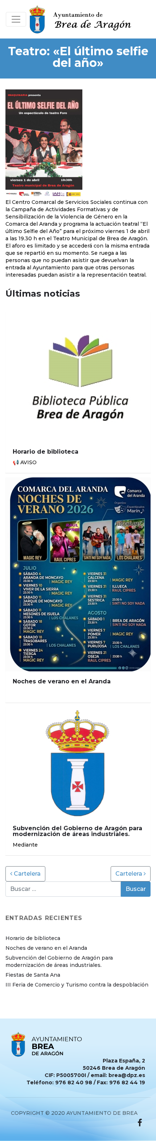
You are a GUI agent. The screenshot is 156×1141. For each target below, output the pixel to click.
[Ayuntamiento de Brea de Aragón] (82, 19)
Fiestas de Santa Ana (32, 975)
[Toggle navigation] (16, 19)
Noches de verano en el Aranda (46, 948)
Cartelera (26, 873)
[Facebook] (139, 1122)
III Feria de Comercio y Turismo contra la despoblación (76, 984)
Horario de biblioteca (32, 938)
